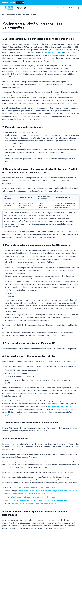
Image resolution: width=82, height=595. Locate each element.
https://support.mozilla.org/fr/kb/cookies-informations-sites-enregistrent (40, 500)
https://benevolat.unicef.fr (53, 53)
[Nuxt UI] (15, 8)
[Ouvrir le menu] (78, 8)
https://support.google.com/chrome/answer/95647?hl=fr (33, 487)
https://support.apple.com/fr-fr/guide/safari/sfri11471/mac (33, 497)
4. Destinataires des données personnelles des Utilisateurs (36, 245)
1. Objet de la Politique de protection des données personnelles (38, 38)
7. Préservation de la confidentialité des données (30, 422)
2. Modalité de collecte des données (22, 127)
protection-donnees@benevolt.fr (60, 406)
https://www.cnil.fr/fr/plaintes (14, 415)
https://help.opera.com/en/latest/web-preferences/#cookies (33, 504)
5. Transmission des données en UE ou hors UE (28, 343)
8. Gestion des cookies (15, 438)
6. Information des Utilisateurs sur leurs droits (28, 356)
